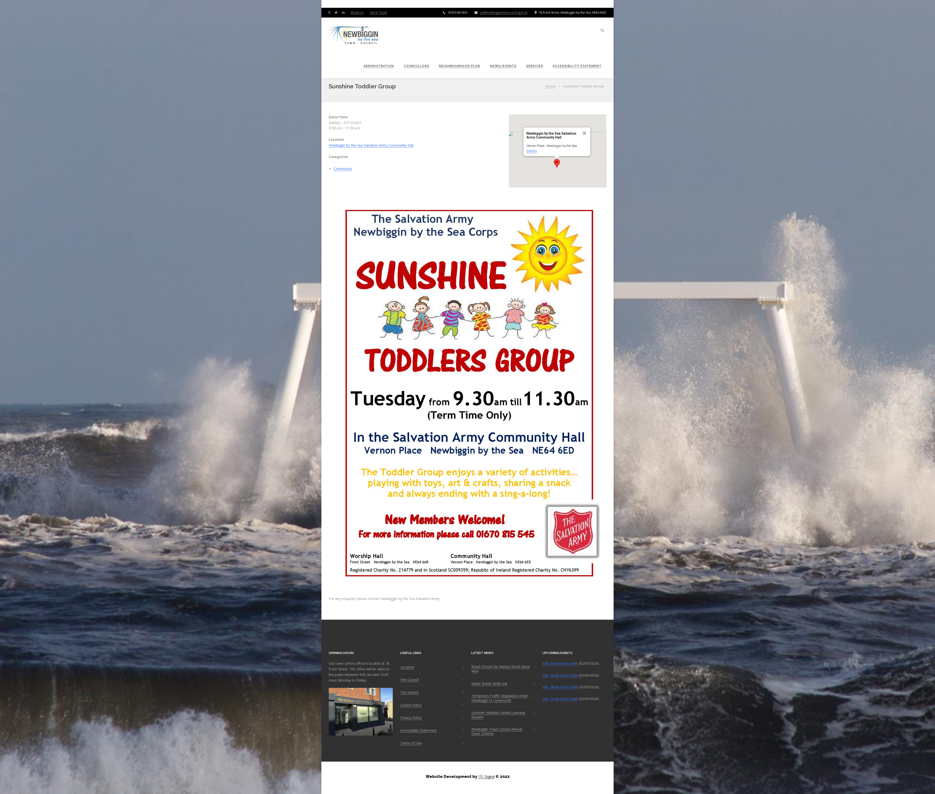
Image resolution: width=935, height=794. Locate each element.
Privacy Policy (411, 718)
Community (343, 168)
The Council (409, 680)
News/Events (503, 66)
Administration (379, 66)
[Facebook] (330, 12)
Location (407, 667)
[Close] (584, 133)
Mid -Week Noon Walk (560, 663)
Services (534, 66)
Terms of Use (411, 743)
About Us (357, 12)
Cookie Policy (410, 705)
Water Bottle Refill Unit (489, 684)
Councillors (416, 66)
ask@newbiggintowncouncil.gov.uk (503, 12)
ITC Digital (486, 776)
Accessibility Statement (577, 66)
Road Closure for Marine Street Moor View (500, 668)
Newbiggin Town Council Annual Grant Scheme (496, 731)
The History (409, 692)
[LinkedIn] (344, 12)
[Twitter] (337, 12)
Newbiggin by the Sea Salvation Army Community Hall (371, 145)
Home (550, 86)
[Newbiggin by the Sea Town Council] (354, 35)
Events (531, 151)
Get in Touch (378, 12)
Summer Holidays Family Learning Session (498, 714)
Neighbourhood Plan (459, 66)
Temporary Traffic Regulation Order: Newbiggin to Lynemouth (500, 698)
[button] (557, 163)
